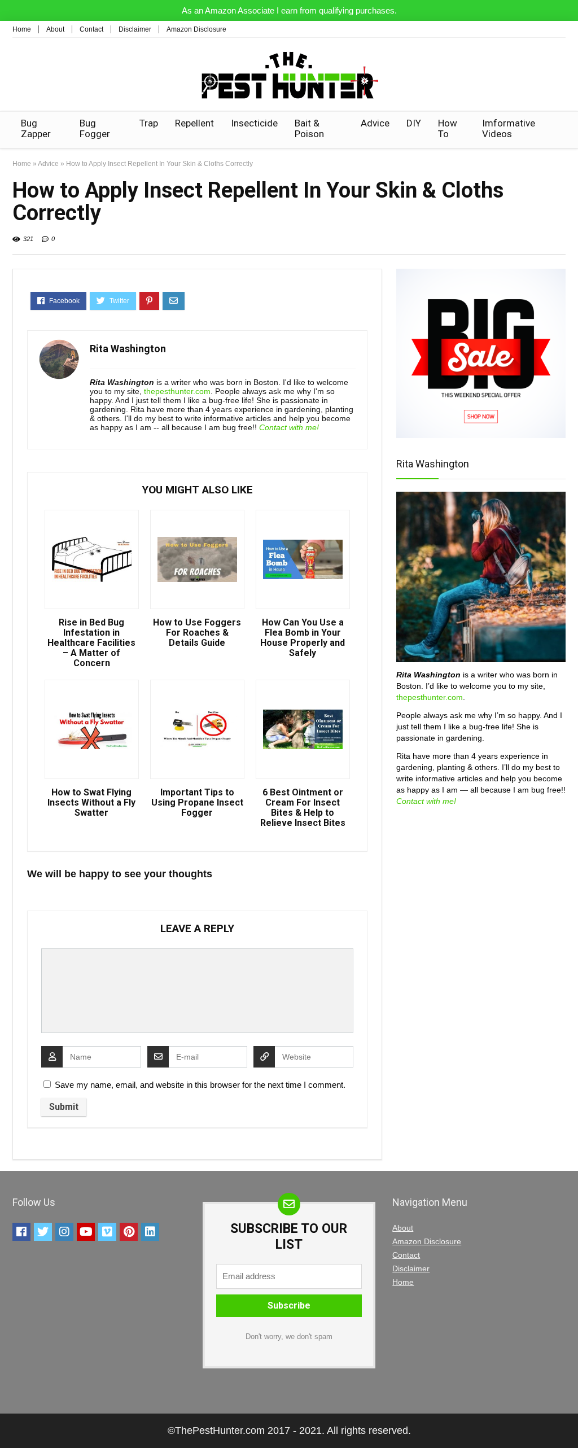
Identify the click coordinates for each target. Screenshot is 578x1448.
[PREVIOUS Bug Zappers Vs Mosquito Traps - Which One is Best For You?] (11, 1420)
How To (447, 128)
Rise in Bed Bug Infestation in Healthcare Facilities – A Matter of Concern (91, 643)
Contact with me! (289, 427)
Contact (91, 29)
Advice (375, 123)
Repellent (194, 123)
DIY (413, 123)
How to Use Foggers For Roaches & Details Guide (197, 633)
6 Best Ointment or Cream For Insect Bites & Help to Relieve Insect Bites (302, 808)
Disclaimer (135, 29)
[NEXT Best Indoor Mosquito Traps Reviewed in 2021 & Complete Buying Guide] (566, 1420)
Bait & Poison (309, 128)
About (55, 29)
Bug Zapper (36, 128)
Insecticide (254, 123)
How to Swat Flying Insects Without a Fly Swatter (91, 803)
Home (21, 29)
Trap (148, 123)
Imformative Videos (508, 128)
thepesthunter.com (177, 391)
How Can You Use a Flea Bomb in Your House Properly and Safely (302, 638)
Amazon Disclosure (196, 29)
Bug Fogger (95, 128)
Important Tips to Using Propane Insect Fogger (197, 803)
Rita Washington (128, 349)
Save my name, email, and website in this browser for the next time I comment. (200, 1085)
